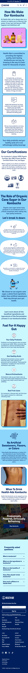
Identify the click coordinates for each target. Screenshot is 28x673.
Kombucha (4, 620)
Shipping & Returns (5, 659)
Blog (3, 640)
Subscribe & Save (19, 622)
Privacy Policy (9, 615)
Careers (17, 637)
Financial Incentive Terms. (16, 614)
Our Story (4, 635)
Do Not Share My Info (20, 646)
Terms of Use (4, 660)
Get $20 (17, 624)
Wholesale (17, 644)
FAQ (3, 642)
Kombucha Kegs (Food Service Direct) (11, 628)
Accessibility (4, 664)
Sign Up (14, 611)
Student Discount (19, 642)
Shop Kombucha (14, 526)
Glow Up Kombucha (6, 622)
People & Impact (6, 644)
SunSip (3, 624)
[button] (18, 5)
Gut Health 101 (5, 637)
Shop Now (17, 1)
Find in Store (18, 640)
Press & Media (5, 646)
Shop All (4, 626)
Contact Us (18, 635)
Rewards (17, 620)
